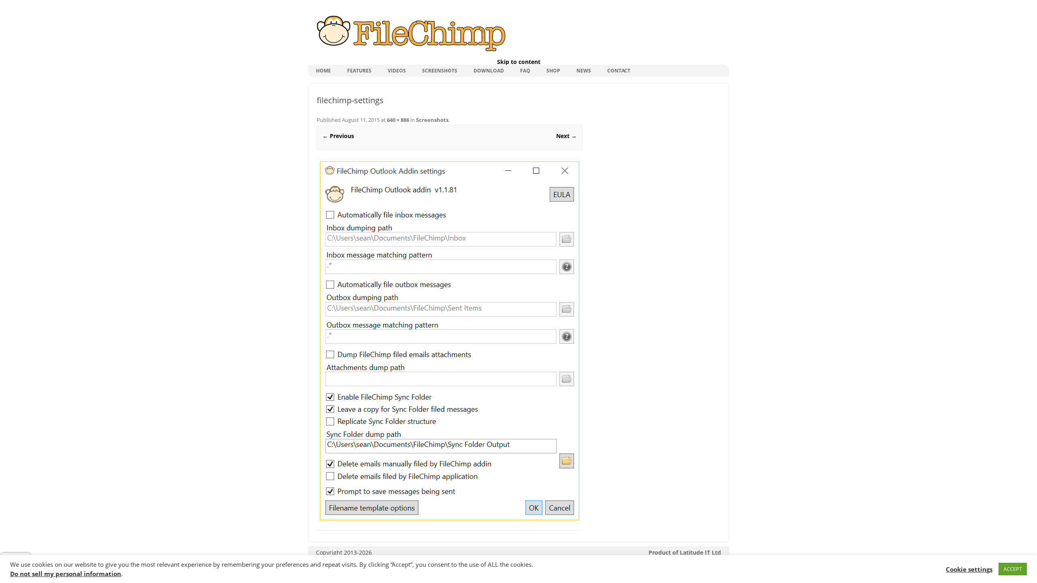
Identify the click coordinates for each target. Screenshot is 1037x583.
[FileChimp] (410, 52)
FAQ (525, 70)
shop (553, 70)
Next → (566, 136)
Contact (618, 70)
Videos (397, 70)
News (583, 70)
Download (489, 70)
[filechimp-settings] (450, 341)
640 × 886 (398, 119)
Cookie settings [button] (969, 569)
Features (359, 70)
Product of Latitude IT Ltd (685, 552)
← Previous (338, 136)
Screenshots (439, 70)
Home (323, 70)
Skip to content (518, 62)
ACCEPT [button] (1012, 568)
